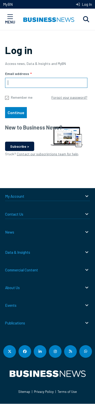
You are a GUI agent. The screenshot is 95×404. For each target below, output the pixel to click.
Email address (17, 73)
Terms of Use (67, 392)
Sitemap (24, 392)
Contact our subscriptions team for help (47, 154)
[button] (86, 19)
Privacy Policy (44, 392)
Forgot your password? (69, 97)
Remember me (21, 97)
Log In (86, 4)
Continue (16, 112)
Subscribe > (19, 146)
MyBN (8, 4)
